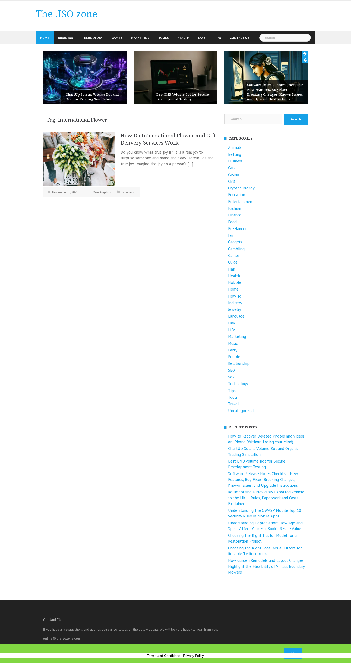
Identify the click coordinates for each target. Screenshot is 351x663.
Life (231, 329)
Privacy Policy (193, 656)
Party (232, 350)
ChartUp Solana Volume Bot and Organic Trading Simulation (92, 97)
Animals (235, 147)
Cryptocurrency (241, 188)
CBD (231, 181)
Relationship (239, 363)
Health (183, 38)
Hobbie (234, 282)
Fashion (234, 208)
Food (232, 221)
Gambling (236, 248)
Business (65, 38)
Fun (231, 235)
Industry (235, 302)
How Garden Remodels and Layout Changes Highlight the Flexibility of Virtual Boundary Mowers (266, 566)
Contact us (239, 38)
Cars (201, 38)
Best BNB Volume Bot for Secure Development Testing (182, 97)
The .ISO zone (66, 14)
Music (233, 343)
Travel (233, 404)
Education (236, 194)
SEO (231, 370)
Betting (234, 154)
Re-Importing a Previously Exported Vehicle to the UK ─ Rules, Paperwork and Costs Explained (266, 497)
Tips (217, 38)
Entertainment (241, 201)
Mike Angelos (102, 192)
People (234, 356)
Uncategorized (241, 410)
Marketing (140, 38)
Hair (231, 269)
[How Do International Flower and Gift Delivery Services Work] (79, 158)
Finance (234, 215)
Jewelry (234, 309)
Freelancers (238, 228)
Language (236, 316)
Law (231, 323)
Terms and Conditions (163, 656)
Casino (233, 174)
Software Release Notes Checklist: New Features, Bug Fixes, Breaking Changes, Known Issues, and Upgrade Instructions (275, 92)
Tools (163, 38)
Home (44, 38)
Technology (92, 38)
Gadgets (235, 242)
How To (234, 296)
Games (117, 38)
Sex (231, 377)
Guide (233, 262)
